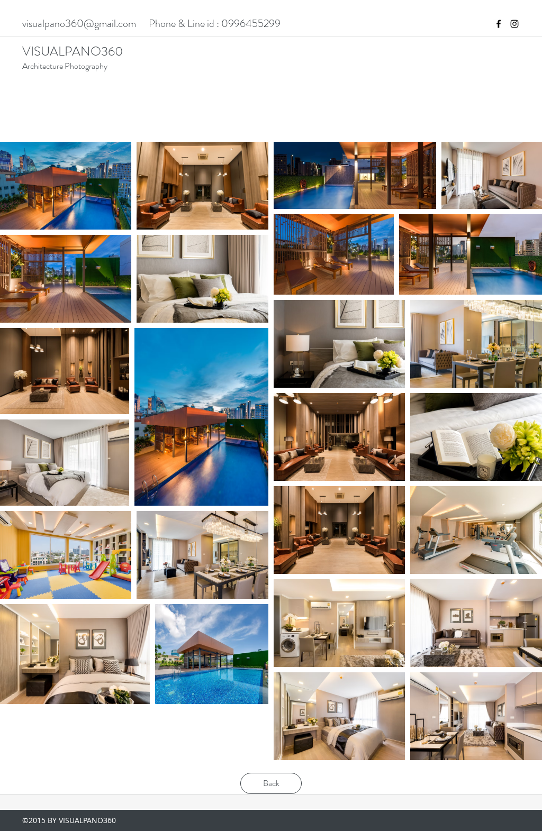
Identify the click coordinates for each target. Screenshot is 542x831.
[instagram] (514, 24)
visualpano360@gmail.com (79, 23)
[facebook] (498, 24)
